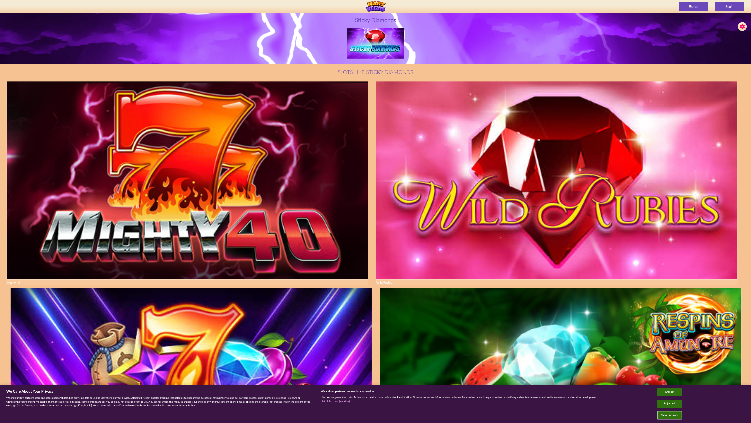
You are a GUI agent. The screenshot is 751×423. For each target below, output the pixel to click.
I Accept (669, 392)
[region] (375, 404)
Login (729, 6)
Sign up (693, 6)
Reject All (669, 403)
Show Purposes (669, 415)
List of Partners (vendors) (335, 401)
